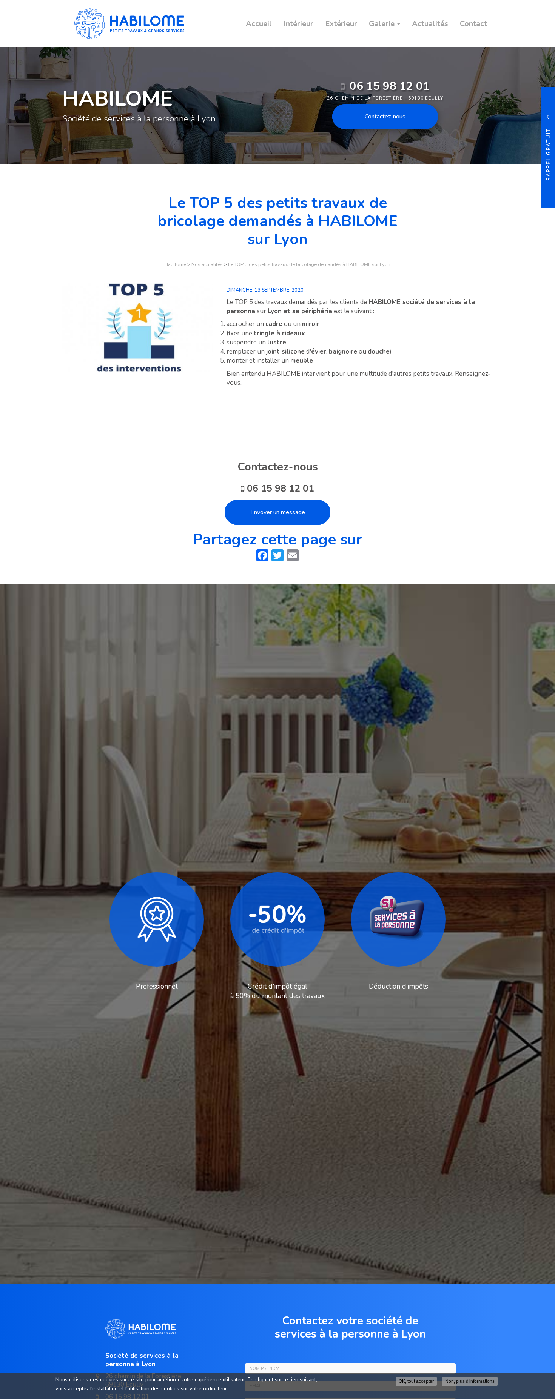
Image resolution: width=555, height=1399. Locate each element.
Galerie (382, 23)
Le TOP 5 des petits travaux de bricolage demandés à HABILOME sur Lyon (309, 264)
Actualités (430, 23)
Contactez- (385, 116)
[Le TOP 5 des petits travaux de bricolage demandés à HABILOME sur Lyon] (137, 327)
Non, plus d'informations (470, 1381)
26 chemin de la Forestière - (385, 98)
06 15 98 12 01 (390, 86)
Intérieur (298, 23)
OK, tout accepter (416, 1381)
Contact (473, 23)
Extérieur (341, 23)
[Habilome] (123, 23)
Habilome (175, 264)
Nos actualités (207, 264)
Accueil (259, 23)
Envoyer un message (277, 512)
